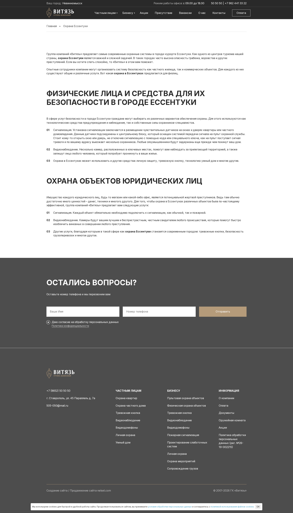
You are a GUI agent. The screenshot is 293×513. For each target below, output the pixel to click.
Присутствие (163, 13)
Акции (144, 13)
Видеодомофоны (127, 427)
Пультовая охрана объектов (185, 398)
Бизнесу (127, 13)
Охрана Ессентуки (75, 26)
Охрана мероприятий (181, 461)
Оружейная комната (232, 420)
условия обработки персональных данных (170, 506)
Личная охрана (125, 435)
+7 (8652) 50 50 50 (58, 390)
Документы (226, 413)
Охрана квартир (126, 398)
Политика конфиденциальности (70, 325)
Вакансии (185, 13)
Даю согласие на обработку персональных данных (85, 322)
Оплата (241, 13)
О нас (202, 13)
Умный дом (123, 442)
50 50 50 (216, 3)
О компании (226, 398)
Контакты (218, 13)
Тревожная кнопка (128, 413)
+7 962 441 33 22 (236, 3)
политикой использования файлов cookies (232, 506)
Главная (51, 26)
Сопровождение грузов (182, 468)
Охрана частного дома (131, 405)
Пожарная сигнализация (183, 435)
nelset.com (104, 490)
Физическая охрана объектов (186, 405)
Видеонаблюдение (128, 420)
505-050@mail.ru (57, 405)
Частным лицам (105, 13)
